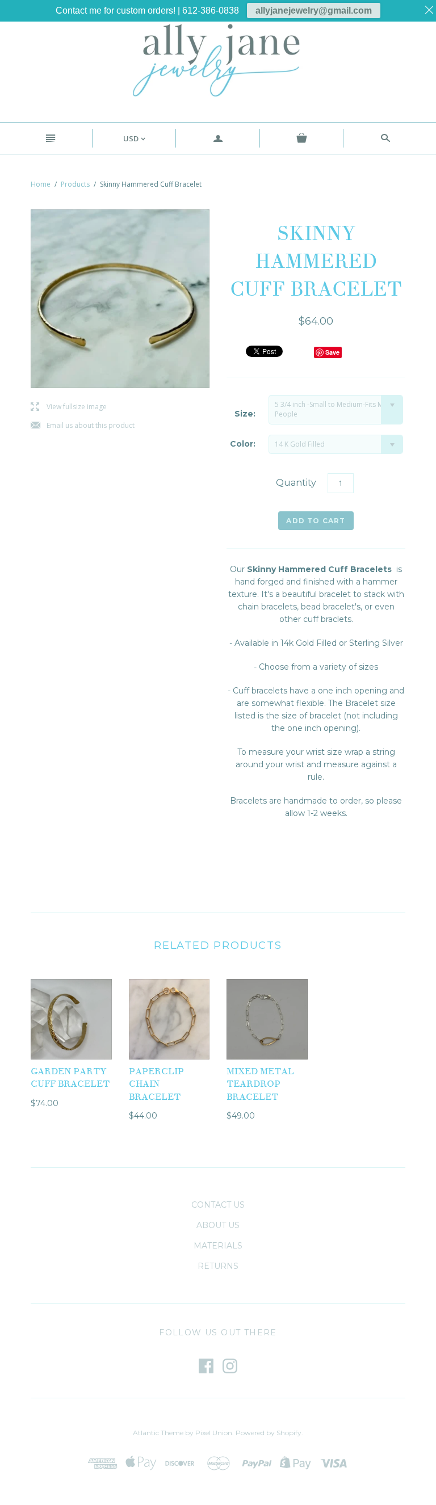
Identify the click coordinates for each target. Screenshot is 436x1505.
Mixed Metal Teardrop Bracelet (260, 1084)
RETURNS (218, 1266)
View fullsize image (69, 407)
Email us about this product (83, 426)
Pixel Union (213, 1432)
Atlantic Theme (158, 1432)
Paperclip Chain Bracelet (156, 1084)
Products (75, 184)
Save (332, 352)
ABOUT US (218, 1225)
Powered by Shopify (268, 1432)
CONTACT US (218, 1205)
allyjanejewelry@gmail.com (313, 10)
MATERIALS (218, 1246)
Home (41, 184)
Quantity (296, 482)
